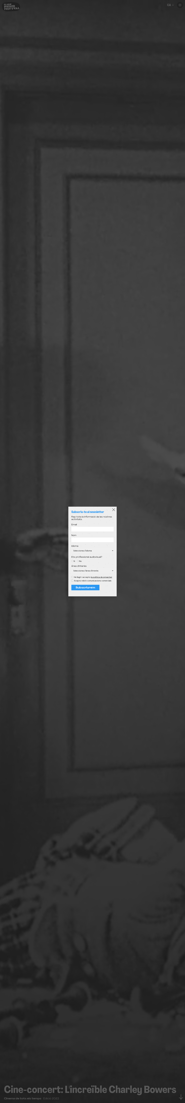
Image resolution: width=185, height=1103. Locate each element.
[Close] (113, 509)
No (80, 561)
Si (74, 561)
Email (74, 525)
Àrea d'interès (79, 566)
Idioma (74, 546)
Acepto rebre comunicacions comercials (92, 581)
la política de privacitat (101, 577)
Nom (73, 535)
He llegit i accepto (93, 577)
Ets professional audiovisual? (86, 557)
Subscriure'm (85, 588)
